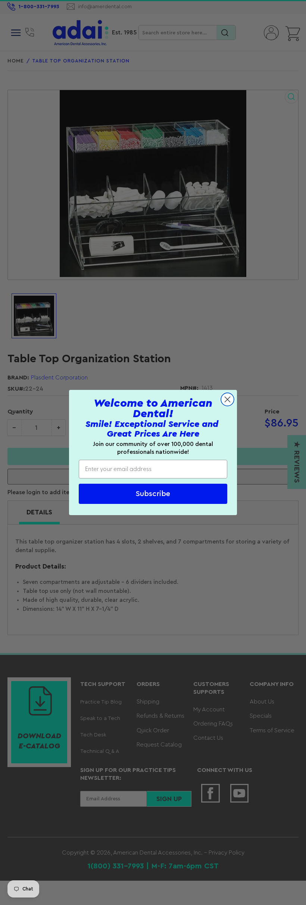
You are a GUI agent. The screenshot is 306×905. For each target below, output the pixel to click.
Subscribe (153, 494)
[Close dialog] (227, 399)
